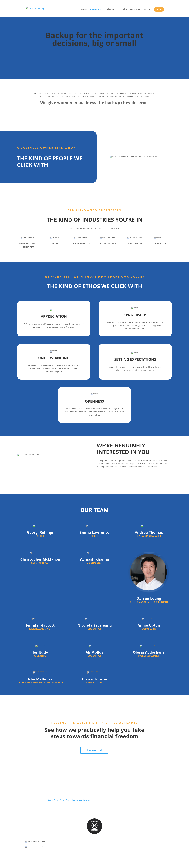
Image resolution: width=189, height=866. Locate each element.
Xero (146, 9)
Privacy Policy (65, 800)
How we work (94, 750)
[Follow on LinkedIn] (154, 785)
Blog (125, 9)
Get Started (135, 9)
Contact (158, 9)
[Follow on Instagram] (149, 785)
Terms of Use (77, 800)
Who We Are (95, 9)
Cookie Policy (53, 800)
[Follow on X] (145, 785)
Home (84, 9)
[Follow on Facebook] (141, 785)
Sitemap (86, 800)
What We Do (111, 9)
